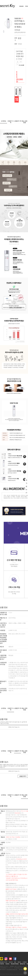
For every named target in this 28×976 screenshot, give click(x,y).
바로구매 (16, 99)
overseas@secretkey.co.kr (11, 969)
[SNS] (26, 492)
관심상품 (16, 91)
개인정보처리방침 (15, 963)
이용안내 (7, 963)
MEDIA (19, 962)
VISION (11, 962)
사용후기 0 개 (10, 121)
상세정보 (3, 121)
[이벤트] (26, 483)
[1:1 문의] (26, 489)
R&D (15, 962)
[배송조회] (26, 486)
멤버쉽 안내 (22, 963)
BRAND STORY (3, 962)
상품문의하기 (22, 776)
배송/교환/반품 (24, 121)
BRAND (21, 6)
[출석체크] (26, 480)
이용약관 (2, 963)
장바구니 (20, 91)
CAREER (25, 962)
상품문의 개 (17, 121)
